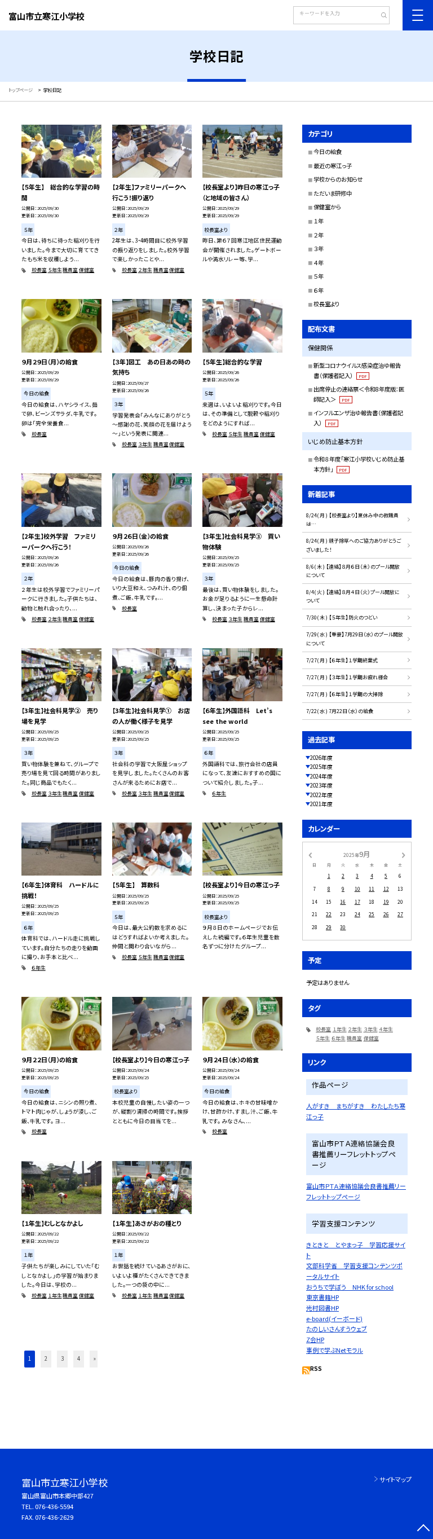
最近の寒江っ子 (332, 165)
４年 (318, 262)
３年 (318, 248)
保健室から (327, 207)
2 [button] (46, 1358)
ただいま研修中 (332, 193)
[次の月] (403, 854)
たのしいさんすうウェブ (336, 1328)
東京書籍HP (322, 1296)
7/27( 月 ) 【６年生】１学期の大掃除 (344, 694)
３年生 (145, 444)
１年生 (55, 1295)
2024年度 (321, 776)
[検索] (380, 16)
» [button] (95, 1358)
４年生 (386, 1029)
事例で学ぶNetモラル (334, 1350)
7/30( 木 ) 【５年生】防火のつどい (341, 617)
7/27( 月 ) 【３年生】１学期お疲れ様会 (347, 677)
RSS (316, 1369)
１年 (318, 221)
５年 (318, 276)
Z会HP (315, 1339)
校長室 (39, 270)
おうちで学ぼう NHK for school (350, 1286)
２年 (318, 235)
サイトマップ (395, 1479)
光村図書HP (322, 1307)
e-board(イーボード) (334, 1318)
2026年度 (321, 758)
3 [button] (62, 1358)
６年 (318, 290)
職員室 (70, 270)
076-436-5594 (54, 1506)
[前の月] (310, 854)
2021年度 (321, 804)
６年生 (219, 793)
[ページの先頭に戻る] (423, 1529)
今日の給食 (327, 151)
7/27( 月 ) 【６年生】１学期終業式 (342, 660)
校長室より (326, 304)
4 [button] (78, 1358)
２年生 (145, 270)
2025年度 (321, 767)
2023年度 (321, 785)
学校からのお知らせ (338, 179)
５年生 (55, 270)
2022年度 (321, 795)
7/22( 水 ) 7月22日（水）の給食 (339, 711)
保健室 (86, 270)
